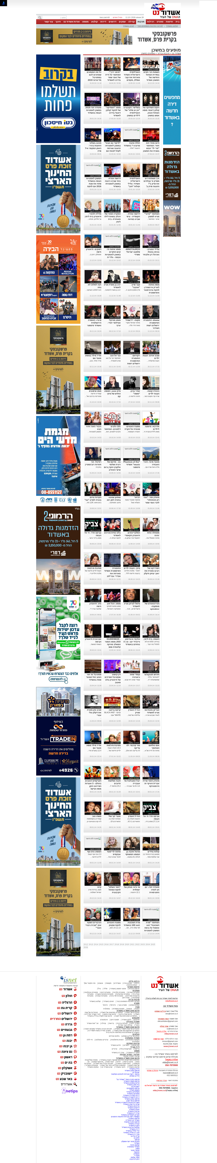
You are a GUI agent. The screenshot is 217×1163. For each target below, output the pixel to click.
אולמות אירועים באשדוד (131, 1127)
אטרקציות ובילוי (126, 1049)
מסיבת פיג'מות (94, 568)
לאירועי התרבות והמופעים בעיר (150, 26)
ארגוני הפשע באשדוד (118, 989)
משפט (85, 21)
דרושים (112, 21)
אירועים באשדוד (133, 1106)
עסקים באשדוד (93, 1067)
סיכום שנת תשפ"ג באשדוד (128, 1010)
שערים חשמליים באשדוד (130, 1115)
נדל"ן (99, 989)
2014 (96, 944)
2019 (122, 944)
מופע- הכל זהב (114, 603)
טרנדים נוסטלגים (102, 1040)
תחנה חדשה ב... (134, 396)
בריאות (111, 1023)
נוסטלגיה (106, 1009)
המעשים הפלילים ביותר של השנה (113, 1065)
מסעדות (136, 990)
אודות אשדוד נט (71, 21)
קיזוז (99, 887)
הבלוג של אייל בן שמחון (131, 1036)
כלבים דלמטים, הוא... (113, 432)
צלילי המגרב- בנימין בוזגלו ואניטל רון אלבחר (151, 252)
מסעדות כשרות (101, 996)
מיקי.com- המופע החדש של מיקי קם (112, 393)
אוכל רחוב (125, 998)
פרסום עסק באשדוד (132, 1071)
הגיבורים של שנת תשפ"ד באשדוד (127, 1029)
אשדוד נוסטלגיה (132, 1038)
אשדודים (117, 983)
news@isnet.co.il (171, 1046)
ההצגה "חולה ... (134, 148)
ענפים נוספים (135, 1005)
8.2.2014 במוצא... (133, 857)
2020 (127, 944)
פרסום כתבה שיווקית (132, 1122)
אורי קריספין (158, 1039)
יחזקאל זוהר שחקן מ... (132, 538)
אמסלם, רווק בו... (95, 255)
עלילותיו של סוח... (133, 715)
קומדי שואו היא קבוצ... (131, 680)
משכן (138, 1148)
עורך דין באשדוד (133, 1134)
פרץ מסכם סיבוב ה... (132, 290)
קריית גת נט (135, 1136)
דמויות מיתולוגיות (117, 1040)
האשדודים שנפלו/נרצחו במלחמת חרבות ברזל (123, 1032)
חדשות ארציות (134, 989)
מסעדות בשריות (134, 992)
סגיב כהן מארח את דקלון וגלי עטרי (94, 712)
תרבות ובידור (163, 53)
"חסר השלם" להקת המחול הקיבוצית (114, 890)
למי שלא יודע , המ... (132, 928)
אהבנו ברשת (128, 1062)
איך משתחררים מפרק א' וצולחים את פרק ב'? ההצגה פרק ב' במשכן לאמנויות (151, 183)
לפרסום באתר (104, 17)
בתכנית (98, 467)
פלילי (105, 989)
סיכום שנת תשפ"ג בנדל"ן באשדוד (99, 1016)
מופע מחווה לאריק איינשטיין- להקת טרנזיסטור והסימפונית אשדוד (151, 289)
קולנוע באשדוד (172, 26)
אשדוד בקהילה (133, 1021)
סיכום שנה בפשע (109, 1014)
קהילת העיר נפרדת (125, 1025)
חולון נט (136, 1138)
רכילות (150, 21)
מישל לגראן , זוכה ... (132, 609)
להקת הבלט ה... (115, 538)
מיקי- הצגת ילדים (132, 568)
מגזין (137, 1007)
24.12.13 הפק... (114, 928)
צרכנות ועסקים (133, 1043)
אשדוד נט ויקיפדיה (132, 1120)
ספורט (160, 21)
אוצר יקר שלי (114, 816)
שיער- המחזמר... (153, 219)
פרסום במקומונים (133, 1088)
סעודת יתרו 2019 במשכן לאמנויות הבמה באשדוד (93, 110)
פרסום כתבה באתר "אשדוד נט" (128, 1079)
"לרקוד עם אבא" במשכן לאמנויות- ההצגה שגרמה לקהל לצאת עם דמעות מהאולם (113, 148)
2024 (148, 944)
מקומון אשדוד (134, 1090)
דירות (103, 21)
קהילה (131, 21)
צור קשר (48, 21)
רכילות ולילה (134, 981)
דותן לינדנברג (135, 1159)
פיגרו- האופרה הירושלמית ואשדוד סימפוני (94, 323)
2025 (153, 944)
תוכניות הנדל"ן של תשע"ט (103, 1063)
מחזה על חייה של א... (151, 751)
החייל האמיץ (134, 816)
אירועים (137, 1020)
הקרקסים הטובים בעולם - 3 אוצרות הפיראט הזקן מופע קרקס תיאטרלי (93, 786)
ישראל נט (136, 1072)
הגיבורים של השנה (133, 1012)
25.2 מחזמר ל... (115, 786)
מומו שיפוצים (95, 391)
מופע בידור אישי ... (94, 538)
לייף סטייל (135, 1047)
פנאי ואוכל (110, 1062)
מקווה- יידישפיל (133, 320)
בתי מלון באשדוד (133, 1085)
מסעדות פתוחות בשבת (104, 994)
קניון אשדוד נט (106, 1067)
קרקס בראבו (115, 710)
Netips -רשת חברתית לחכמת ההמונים (125, 1117)
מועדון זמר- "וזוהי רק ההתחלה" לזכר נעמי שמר (151, 500)
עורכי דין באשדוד (118, 1053)
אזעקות (137, 1152)
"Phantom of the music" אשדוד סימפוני (131, 464)
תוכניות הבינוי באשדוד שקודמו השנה (98, 1029)
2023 (143, 944)
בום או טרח (128, 983)
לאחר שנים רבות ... (114, 857)
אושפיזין (137, 1154)
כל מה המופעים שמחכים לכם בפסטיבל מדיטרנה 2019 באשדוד (94, 77)
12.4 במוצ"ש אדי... (94, 751)
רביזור (137, 497)
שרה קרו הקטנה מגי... (151, 396)
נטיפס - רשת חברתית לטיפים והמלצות (125, 1074)
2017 (112, 944)
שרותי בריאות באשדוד (131, 1104)
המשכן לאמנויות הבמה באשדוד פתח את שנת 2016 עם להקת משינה (93, 183)
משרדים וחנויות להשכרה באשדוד (127, 1102)
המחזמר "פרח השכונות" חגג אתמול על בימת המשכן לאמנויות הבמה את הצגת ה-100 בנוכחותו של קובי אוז (151, 930)
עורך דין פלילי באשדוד (131, 1133)
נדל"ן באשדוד (134, 1069)
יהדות (118, 1062)
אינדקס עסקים (97, 1062)
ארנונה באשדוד (134, 1111)
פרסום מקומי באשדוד (132, 1081)
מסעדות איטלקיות (91, 992)
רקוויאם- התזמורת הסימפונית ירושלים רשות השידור (133, 360)
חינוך (58, 21)
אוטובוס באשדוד (92, 1065)
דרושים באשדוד (134, 1108)
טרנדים (114, 1049)
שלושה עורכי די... (95, 609)
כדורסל (113, 1005)
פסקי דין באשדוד (133, 1053)
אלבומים (136, 1018)
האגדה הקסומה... (133, 432)
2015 (101, 944)
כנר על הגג (115, 355)
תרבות (141, 21)
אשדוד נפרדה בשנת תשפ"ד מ (99, 1031)
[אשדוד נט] (161, 992)
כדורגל (105, 1005)
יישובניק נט (135, 1086)
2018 (117, 944)
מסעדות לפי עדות (116, 996)
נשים (138, 1062)
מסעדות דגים (105, 992)
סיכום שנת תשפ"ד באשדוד (128, 1027)
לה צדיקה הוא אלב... (132, 751)
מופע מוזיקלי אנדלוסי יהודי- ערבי (114, 323)
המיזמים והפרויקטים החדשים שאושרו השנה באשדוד (120, 1060)
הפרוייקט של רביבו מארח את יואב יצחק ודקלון (151, 571)
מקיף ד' (137, 1156)
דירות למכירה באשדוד (131, 1095)
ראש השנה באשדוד (123, 1063)
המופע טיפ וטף (94, 851)
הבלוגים (136, 1034)
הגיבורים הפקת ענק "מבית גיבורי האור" (93, 925)
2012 (86, 944)
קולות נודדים (153, 851)
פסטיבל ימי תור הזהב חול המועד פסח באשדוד (93, 677)
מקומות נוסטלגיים (133, 1040)
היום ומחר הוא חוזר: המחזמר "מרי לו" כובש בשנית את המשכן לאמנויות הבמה (151, 148)
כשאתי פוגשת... (95, 644)
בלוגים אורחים (114, 1036)
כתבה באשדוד (134, 1125)
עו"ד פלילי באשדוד (132, 1131)
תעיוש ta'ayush (152, 674)
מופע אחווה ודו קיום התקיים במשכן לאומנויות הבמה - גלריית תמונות (113, 254)
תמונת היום (115, 1020)
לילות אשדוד (126, 1020)
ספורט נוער (123, 1005)
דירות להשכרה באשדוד (131, 1097)
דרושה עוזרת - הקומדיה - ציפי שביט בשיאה (133, 216)
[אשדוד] (162, 19)
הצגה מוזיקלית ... (153, 361)
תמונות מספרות (118, 1009)
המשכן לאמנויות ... (94, 432)
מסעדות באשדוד (133, 1094)
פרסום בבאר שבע (133, 1101)
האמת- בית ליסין (151, 639)
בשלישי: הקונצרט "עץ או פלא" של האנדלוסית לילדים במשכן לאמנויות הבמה (132, 112)
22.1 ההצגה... (134, 892)
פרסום (137, 1140)
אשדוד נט (176, 53)
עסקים (122, 21)
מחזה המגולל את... (152, 538)
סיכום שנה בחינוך (125, 1014)
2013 (91, 944)
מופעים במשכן (148, 53)
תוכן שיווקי (136, 1045)
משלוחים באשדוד (133, 1092)
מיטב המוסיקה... (114, 503)
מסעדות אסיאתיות (123, 994)
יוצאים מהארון (132, 985)
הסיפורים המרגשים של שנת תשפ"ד (126, 1031)
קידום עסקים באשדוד (132, 1083)
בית (178, 21)
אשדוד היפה (135, 1023)
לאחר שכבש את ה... (151, 715)
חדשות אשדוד (133, 987)
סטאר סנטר (135, 1150)
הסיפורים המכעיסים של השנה (126, 1016)
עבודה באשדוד (134, 1124)
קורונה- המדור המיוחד (131, 1056)
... (100, 115)
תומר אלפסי (135, 1157)
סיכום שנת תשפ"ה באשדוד (128, 1058)
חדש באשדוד (116, 1045)
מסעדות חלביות (119, 992)
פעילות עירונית (122, 1023)
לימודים (126, 1045)
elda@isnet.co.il (171, 1034)
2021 (132, 944)
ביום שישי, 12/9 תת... (93, 503)
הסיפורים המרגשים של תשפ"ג (112, 1012)
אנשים (100, 983)
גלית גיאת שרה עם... (151, 467)
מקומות (108, 983)
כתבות (137, 1009)
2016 (106, 944)
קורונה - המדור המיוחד (130, 1054)
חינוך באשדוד (120, 1067)
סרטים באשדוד (134, 1067)
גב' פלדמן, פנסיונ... (94, 219)
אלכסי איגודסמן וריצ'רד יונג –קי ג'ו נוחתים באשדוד (131, 642)
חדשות (169, 21)
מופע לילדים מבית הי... (151, 432)
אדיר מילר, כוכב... (94, 361)
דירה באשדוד (134, 1129)
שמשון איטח (135, 1145)
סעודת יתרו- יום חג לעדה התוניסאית (152, 890)
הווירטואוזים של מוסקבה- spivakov (152, 606)
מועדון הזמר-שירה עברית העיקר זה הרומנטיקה (151, 783)
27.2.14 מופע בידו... (151, 821)
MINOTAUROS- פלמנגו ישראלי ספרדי (132, 252)
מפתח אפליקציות (91, 1060)
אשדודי (137, 1143)
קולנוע (94, 21)
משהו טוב (96, 816)
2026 (86, 947)
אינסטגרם (104, 1020)
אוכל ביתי (136, 994)
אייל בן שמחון (135, 1076)
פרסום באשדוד (134, 1118)
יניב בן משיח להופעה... (112, 290)
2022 (137, 944)
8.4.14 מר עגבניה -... (132, 786)
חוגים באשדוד (128, 26)
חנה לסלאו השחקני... (93, 290)
